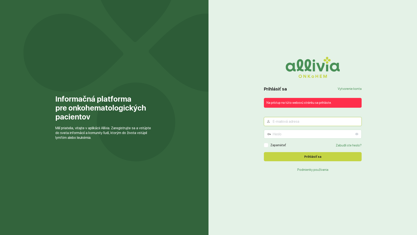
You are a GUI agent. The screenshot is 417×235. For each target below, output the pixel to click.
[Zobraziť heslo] (357, 134)
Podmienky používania (312, 169)
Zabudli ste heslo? (349, 145)
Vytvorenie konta (350, 89)
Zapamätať (278, 145)
